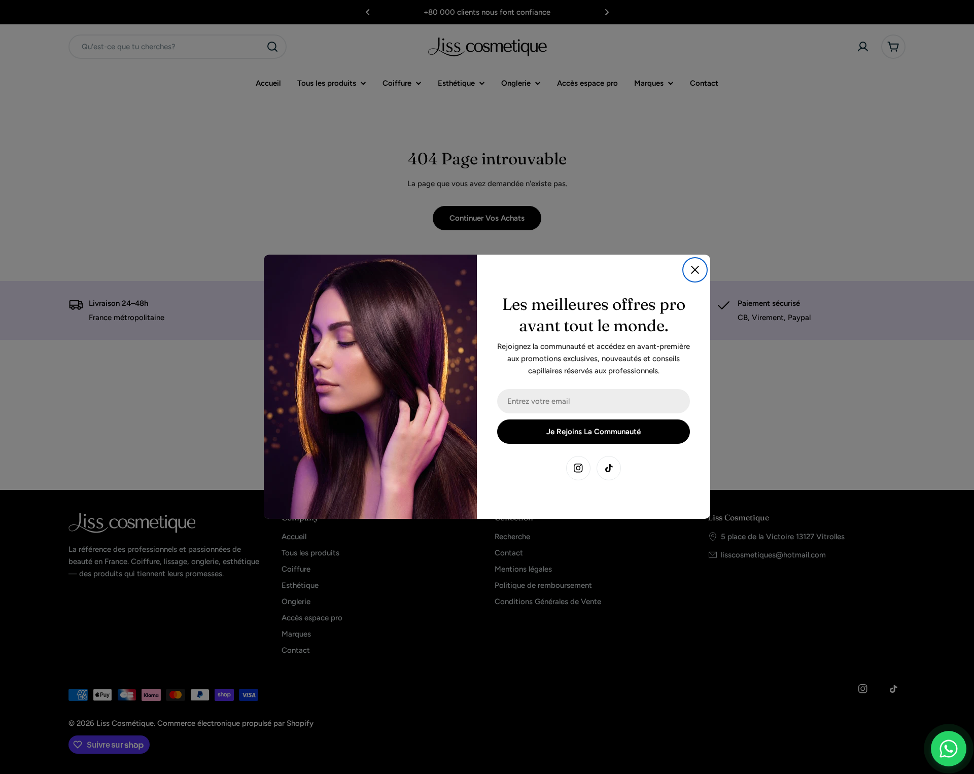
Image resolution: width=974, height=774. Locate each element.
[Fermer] (695, 270)
